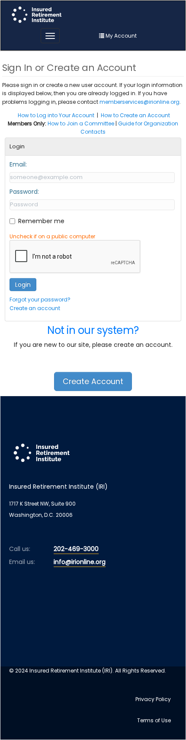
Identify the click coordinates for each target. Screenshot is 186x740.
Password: (24, 191)
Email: (18, 164)
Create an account (35, 308)
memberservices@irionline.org (139, 102)
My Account (120, 35)
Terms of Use (154, 720)
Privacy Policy (153, 699)
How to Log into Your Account (56, 115)
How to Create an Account (135, 115)
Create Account (93, 381)
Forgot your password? (40, 299)
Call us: (19, 549)
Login (23, 284)
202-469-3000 (76, 549)
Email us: (22, 561)
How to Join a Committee (81, 123)
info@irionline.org (80, 561)
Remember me (41, 221)
